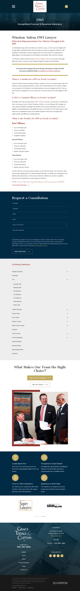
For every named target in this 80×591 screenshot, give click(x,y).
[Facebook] (50, 556)
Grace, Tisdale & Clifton (43, 59)
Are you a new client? (18, 224)
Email (14, 219)
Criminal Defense (24, 563)
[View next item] (43, 516)
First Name (15, 203)
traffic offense (39, 102)
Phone (14, 214)
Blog (23, 566)
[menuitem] (39, 272)
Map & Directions (56, 536)
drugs (45, 48)
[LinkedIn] (58, 556)
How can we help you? (18, 230)
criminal (47, 104)
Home (24, 555)
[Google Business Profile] (54, 556)
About (24, 559)
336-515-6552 (24, 547)
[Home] (40, 6)
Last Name (15, 208)
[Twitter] (62, 556)
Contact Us (23, 570)
